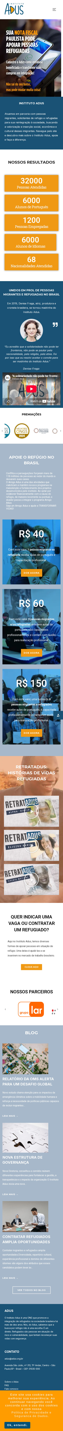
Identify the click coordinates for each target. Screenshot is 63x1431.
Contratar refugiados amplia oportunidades (26, 1239)
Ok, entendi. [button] (17, 1425)
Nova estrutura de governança (22, 1160)
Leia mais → (10, 1116)
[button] (31, 811)
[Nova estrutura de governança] (25, 1151)
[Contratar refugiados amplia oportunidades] (25, 1231)
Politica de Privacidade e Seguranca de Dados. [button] (31, 1414)
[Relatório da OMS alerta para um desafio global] (25, 1073)
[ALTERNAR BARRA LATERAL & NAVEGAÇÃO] (55, 9)
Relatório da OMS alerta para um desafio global (28, 1081)
